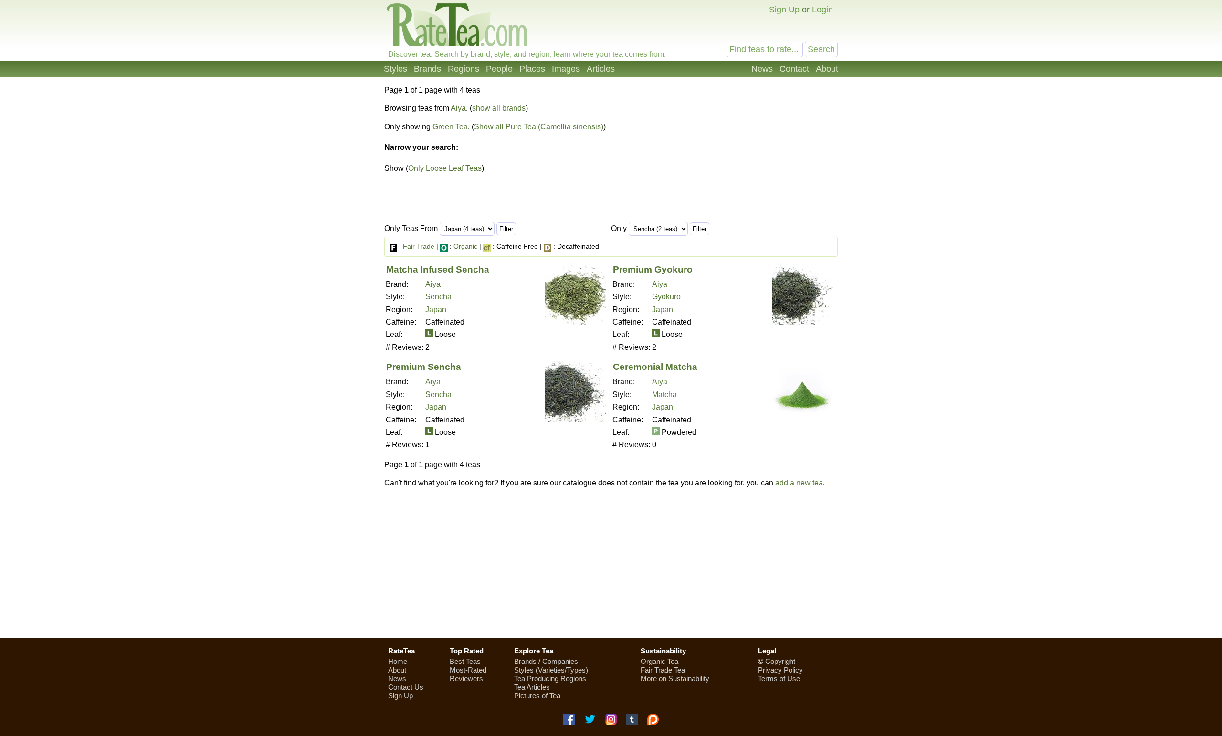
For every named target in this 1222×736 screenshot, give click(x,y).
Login (822, 9)
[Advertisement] (611, 563)
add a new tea (799, 483)
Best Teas (465, 661)
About (827, 69)
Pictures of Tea (537, 696)
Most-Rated (468, 670)
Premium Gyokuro (653, 269)
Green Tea (450, 127)
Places (532, 69)
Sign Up (784, 9)
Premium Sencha (423, 367)
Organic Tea (659, 661)
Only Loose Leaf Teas (445, 168)
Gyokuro (666, 297)
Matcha (664, 394)
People (499, 69)
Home (397, 661)
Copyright (780, 661)
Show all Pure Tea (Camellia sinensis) (538, 127)
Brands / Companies (546, 661)
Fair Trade (418, 246)
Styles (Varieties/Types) (551, 670)
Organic (465, 246)
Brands (427, 69)
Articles (601, 69)
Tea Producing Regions (550, 678)
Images (566, 69)
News (762, 69)
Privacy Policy (780, 670)
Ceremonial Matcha (655, 367)
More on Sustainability (675, 678)
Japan (435, 309)
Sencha (438, 297)
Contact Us (405, 687)
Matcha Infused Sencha (437, 269)
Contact (794, 69)
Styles (395, 69)
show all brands (499, 108)
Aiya (458, 108)
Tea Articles (532, 687)
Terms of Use (779, 678)
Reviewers (466, 678)
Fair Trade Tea (663, 670)
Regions (463, 69)
